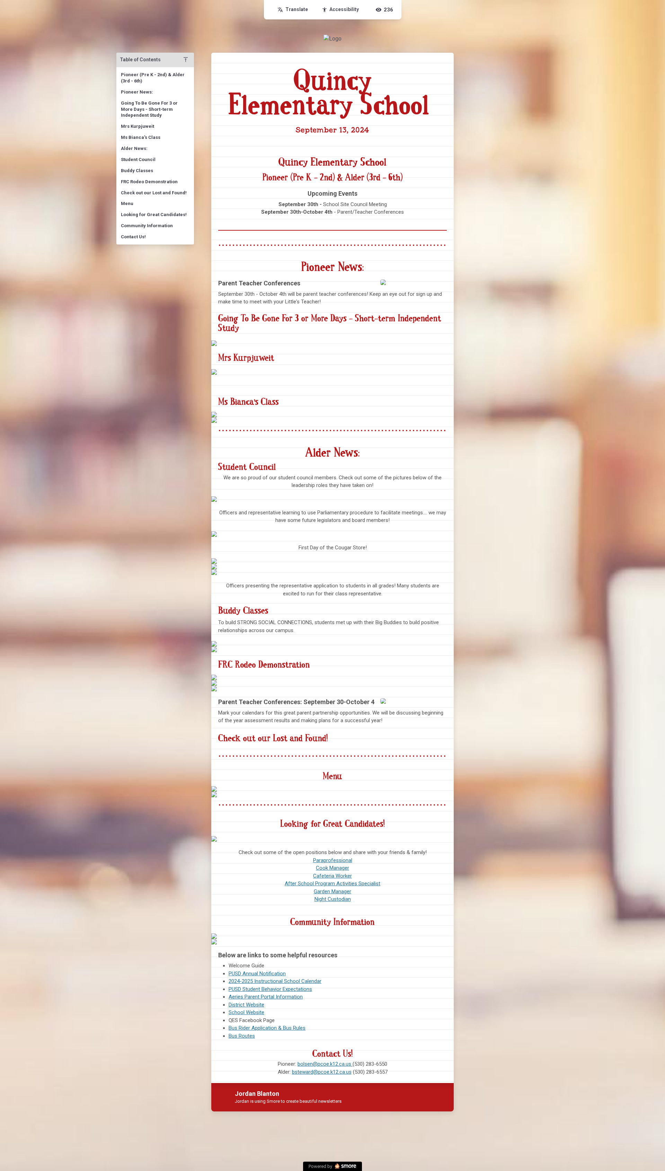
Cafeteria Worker (332, 876)
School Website (246, 1012)
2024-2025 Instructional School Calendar (275, 981)
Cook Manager (332, 868)
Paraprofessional (332, 860)
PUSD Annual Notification (257, 973)
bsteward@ (305, 1072)
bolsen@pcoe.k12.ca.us (324, 1064)
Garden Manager (332, 891)
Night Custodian (332, 899)
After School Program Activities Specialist (332, 883)
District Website (246, 1005)
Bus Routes (242, 1036)
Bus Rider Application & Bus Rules (267, 1028)
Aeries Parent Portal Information (266, 997)
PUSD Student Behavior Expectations (270, 989)
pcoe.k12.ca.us (335, 1072)
